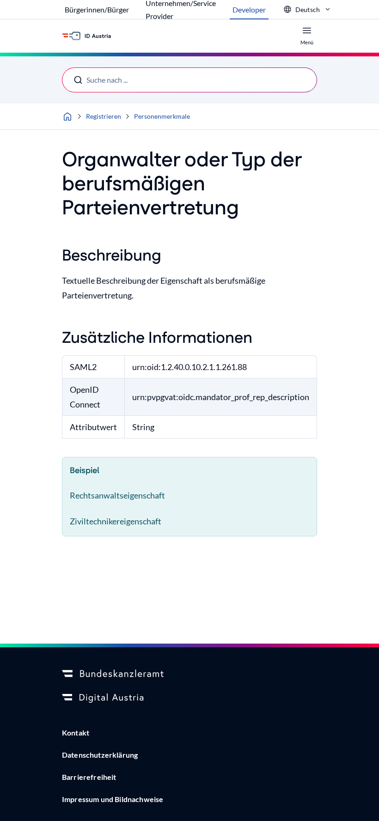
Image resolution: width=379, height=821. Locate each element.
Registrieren (103, 116)
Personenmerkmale (162, 116)
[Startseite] (67, 116)
